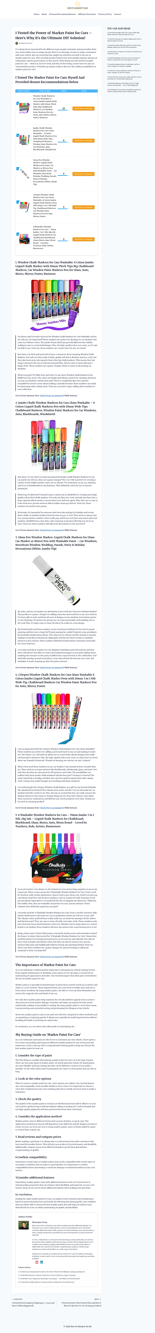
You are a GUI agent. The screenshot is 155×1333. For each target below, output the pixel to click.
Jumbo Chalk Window (32, 402)
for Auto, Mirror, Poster (30, 686)
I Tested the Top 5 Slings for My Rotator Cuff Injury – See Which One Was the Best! (50, 1279)
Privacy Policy (105, 14)
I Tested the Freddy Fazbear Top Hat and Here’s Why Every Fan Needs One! (47, 1282)
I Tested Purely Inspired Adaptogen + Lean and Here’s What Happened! (33, 1302)
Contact (117, 14)
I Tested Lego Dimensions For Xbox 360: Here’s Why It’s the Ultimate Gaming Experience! (52, 1272)
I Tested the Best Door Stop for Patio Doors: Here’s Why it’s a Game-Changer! (48, 1275)
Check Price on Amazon (83, 108)
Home (36, 14)
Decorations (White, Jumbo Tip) (35, 548)
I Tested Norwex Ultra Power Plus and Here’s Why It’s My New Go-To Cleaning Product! (81, 1302)
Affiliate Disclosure (87, 14)
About (44, 14)
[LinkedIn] (41, 1262)
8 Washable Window (31, 815)
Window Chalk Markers (33, 262)
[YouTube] (37, 1262)
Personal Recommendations (62, 14)
